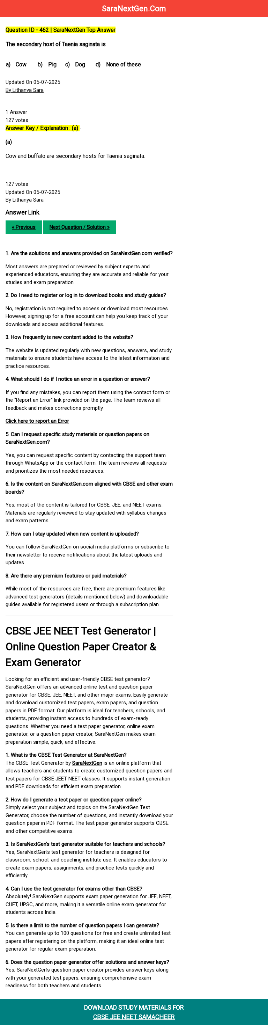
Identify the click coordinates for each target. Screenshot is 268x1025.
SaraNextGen (87, 763)
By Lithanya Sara (25, 90)
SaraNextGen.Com (134, 8)
